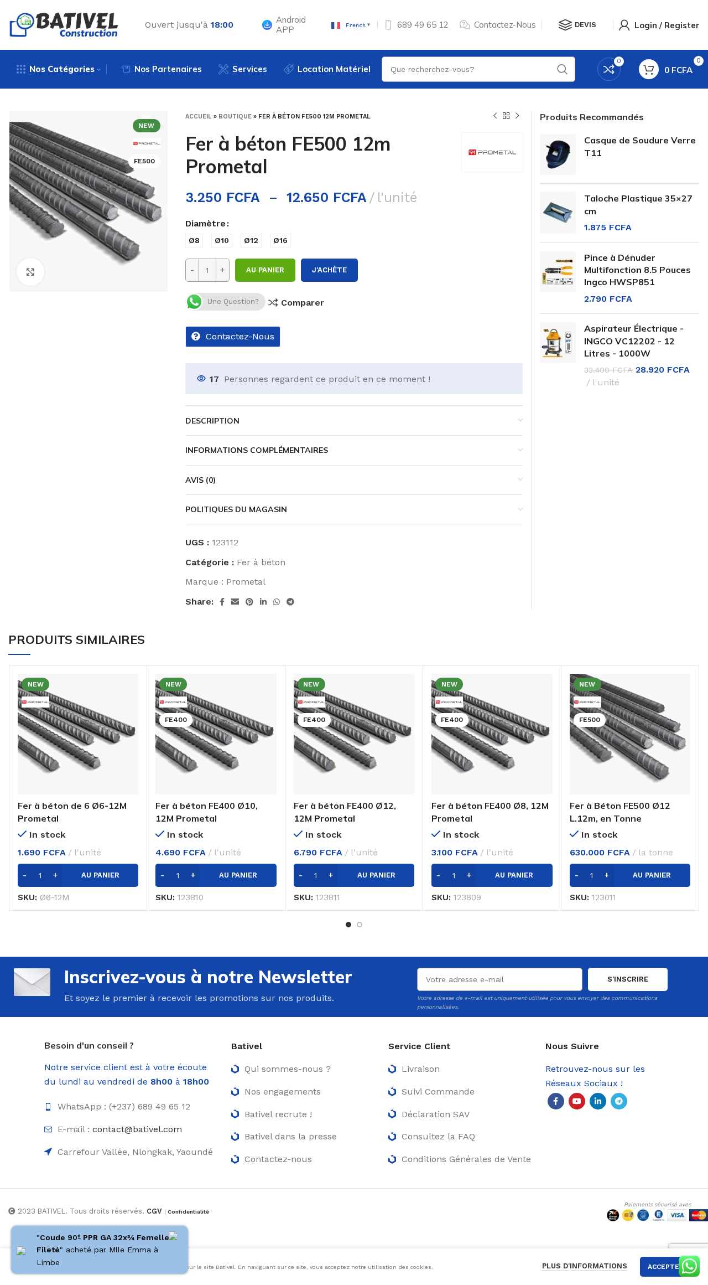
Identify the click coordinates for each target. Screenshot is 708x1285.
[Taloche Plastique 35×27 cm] (558, 213)
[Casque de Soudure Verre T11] (558, 154)
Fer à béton (261, 562)
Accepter (666, 1267)
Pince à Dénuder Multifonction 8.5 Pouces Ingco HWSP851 (637, 270)
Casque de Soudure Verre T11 (640, 146)
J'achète (329, 270)
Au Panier (265, 270)
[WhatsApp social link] (276, 602)
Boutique (235, 116)
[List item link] (132, 1107)
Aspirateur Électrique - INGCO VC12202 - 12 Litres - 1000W (634, 341)
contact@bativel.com (137, 1129)
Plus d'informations (584, 1266)
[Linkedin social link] (263, 602)
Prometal (246, 581)
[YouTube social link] (577, 1101)
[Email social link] (235, 602)
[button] (78, 875)
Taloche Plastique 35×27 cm (638, 204)
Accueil (198, 116)
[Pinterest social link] (249, 602)
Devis (585, 24)
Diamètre (205, 223)
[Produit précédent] (495, 116)
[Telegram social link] (290, 602)
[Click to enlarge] (30, 272)
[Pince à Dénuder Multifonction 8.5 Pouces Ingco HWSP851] (558, 278)
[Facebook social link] (222, 602)
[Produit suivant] (517, 116)
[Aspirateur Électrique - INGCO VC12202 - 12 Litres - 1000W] (558, 355)
